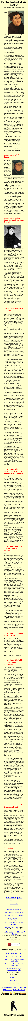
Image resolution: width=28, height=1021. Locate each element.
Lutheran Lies (14, 904)
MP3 (20, 953)
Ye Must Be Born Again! (9, 987)
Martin (14, 901)
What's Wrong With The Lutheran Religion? (14, 923)
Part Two (12, 980)
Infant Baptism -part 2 (12, 956)
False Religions (14, 897)
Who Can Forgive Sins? (12, 927)
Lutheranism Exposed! (14, 906)
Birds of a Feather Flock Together (14, 915)
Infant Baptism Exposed (14, 909)
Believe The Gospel (19, 990)
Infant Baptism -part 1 (12, 953)
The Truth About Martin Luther (14, 912)
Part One (12, 977)
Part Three (12, 983)
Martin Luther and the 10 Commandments (14, 969)
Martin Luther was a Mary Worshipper (14, 919)
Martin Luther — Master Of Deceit (14, 933)
